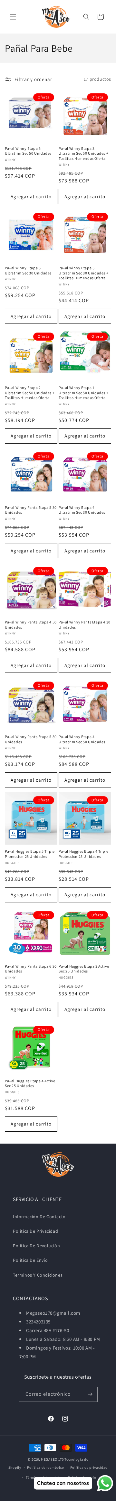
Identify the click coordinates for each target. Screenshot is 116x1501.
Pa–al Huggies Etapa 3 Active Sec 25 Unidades (84, 969)
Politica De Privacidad (35, 1231)
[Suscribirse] (90, 1394)
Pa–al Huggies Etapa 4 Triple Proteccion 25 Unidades (84, 854)
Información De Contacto (39, 1216)
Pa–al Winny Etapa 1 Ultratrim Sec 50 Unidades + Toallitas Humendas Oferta (83, 392)
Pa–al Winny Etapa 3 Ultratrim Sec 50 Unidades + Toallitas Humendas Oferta (83, 153)
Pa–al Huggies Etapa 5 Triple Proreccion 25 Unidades (30, 854)
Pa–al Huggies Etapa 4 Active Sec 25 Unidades (30, 1083)
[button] (13, 17)
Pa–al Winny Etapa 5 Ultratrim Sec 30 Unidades (28, 270)
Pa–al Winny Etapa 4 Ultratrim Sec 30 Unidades (82, 510)
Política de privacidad (89, 1467)
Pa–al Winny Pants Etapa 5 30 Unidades (31, 510)
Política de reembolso (45, 1467)
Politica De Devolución (36, 1246)
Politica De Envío (30, 1260)
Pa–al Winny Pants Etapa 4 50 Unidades (31, 625)
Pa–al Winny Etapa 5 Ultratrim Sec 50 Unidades (28, 151)
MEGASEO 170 (52, 1459)
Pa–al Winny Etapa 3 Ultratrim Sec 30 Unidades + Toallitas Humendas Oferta (83, 272)
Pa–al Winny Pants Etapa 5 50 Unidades (31, 739)
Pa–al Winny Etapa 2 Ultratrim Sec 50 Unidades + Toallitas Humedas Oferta (29, 392)
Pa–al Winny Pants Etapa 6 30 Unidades (31, 969)
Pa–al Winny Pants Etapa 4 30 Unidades (85, 625)
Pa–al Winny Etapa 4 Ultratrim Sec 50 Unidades (82, 739)
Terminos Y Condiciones (38, 1275)
